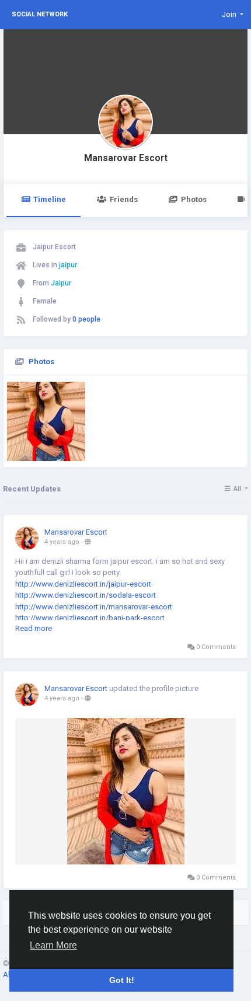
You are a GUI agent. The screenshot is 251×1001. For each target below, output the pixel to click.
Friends (124, 199)
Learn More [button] (53, 945)
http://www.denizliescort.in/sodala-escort (85, 595)
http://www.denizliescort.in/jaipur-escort (83, 584)
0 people (86, 319)
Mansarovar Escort (126, 158)
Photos (194, 199)
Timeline (49, 199)
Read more (33, 628)
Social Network (40, 14)
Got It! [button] (121, 980)
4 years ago (61, 542)
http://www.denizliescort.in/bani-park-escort (90, 617)
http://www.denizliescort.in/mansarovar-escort (93, 606)
